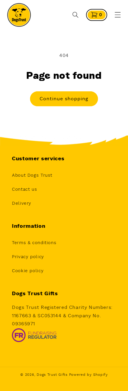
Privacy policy (28, 257)
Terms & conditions (34, 243)
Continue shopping (64, 98)
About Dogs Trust (32, 175)
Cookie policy (27, 271)
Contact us (24, 189)
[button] (75, 15)
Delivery (21, 203)
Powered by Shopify (88, 374)
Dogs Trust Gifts (52, 374)
